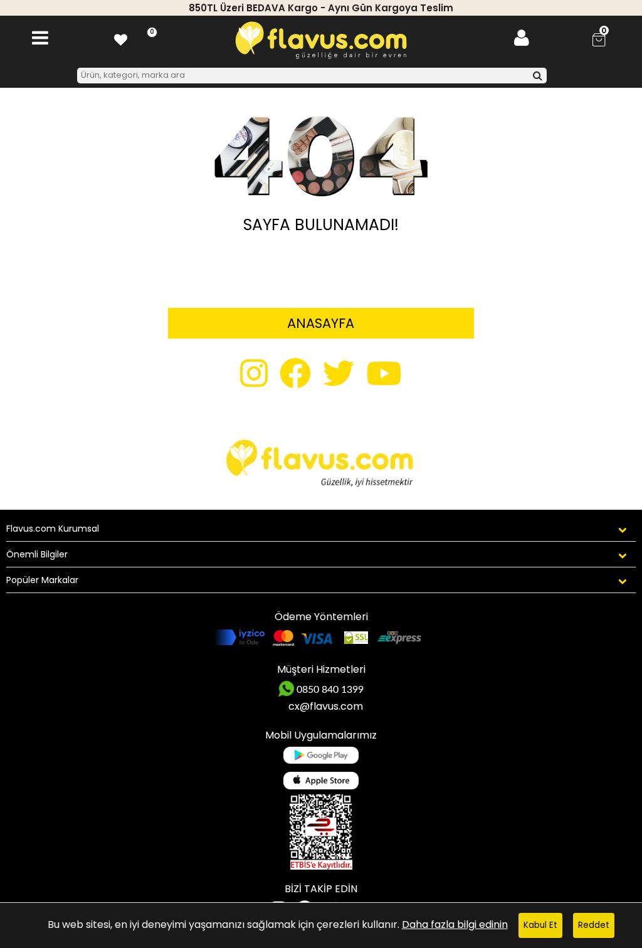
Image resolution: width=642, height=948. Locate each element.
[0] (120, 37)
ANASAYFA (320, 323)
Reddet (593, 925)
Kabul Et (540, 925)
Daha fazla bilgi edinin (455, 924)
